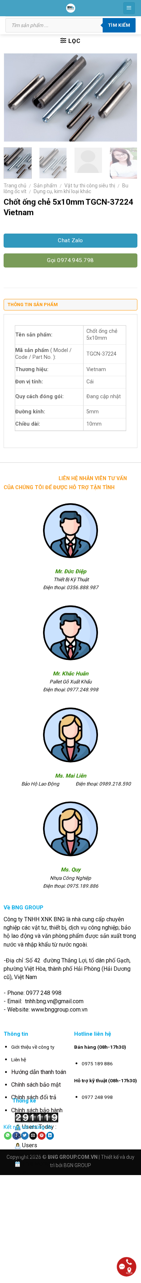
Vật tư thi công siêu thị (89, 185)
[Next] (125, 97)
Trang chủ (15, 185)
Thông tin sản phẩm (33, 304)
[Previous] (15, 97)
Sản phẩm (45, 185)
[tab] (70, 306)
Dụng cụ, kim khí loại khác (62, 191)
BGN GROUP (77, 1165)
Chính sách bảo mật (36, 1084)
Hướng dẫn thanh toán (38, 1072)
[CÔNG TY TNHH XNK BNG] (70, 8)
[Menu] (129, 8)
